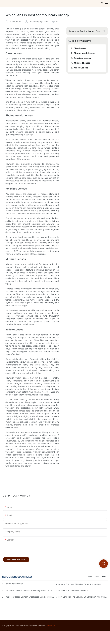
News (97, 577)
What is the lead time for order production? (79, 584)
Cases (89, 577)
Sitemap (51, 625)
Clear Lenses (80, 48)
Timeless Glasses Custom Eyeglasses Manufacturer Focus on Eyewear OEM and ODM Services (29, 597)
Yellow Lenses (81, 67)
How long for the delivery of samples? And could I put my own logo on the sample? (83, 597)
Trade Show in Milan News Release (15, 583)
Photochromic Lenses (84, 53)
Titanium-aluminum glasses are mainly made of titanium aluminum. (29, 590)
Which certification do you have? (73, 590)
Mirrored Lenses (82, 63)
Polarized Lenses (82, 58)
